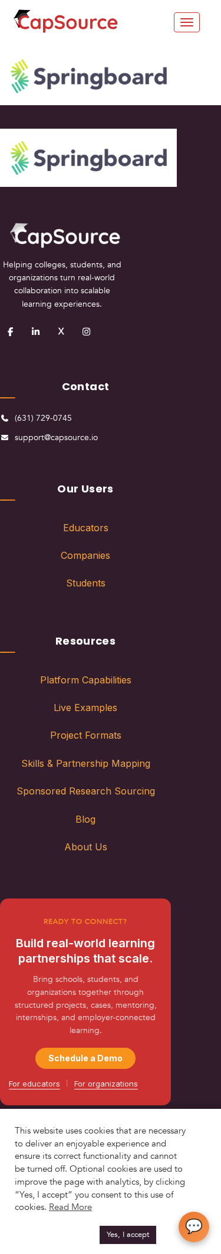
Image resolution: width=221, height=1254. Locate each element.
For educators (34, 1083)
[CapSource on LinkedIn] (35, 331)
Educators (85, 528)
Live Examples (85, 707)
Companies (85, 555)
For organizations (106, 1083)
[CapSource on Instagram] (86, 331)
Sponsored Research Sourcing (86, 791)
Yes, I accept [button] (128, 1234)
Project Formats (85, 735)
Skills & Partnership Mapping (85, 763)
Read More (70, 1207)
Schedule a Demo (85, 1058)
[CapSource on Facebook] (10, 331)
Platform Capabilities (85, 680)
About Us (85, 847)
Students (85, 583)
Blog (85, 819)
